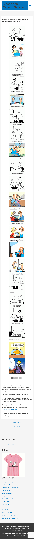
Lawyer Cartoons (7, 496)
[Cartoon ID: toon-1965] (17, 234)
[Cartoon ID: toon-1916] (17, 250)
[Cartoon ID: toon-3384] (17, 84)
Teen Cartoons (6, 510)
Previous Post (17, 422)
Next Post (17, 427)
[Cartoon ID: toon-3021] (17, 184)
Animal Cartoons (7, 507)
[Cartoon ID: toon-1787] (17, 300)
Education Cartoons (7, 493)
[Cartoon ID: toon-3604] (17, 51)
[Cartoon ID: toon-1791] (17, 283)
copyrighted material (17, 530)
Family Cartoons (6, 490)
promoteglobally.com (18, 535)
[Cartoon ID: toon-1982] (17, 200)
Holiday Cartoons (7, 512)
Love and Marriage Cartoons (10, 487)
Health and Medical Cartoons (10, 485)
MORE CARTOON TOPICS (9, 515)
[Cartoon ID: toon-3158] (17, 151)
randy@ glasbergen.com (9, 409)
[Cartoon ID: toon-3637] (17, 34)
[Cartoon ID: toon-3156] (17, 167)
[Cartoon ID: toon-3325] (17, 134)
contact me (20, 392)
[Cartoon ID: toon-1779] (17, 316)
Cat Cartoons (6, 501)
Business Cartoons (7, 482)
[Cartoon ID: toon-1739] (17, 350)
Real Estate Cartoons (8, 498)
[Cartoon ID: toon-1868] (17, 267)
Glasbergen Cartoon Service (10, 518)
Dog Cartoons (6, 504)
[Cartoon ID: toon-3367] (17, 117)
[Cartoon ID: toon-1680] (17, 366)
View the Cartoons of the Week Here (12, 444)
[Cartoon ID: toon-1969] (17, 217)
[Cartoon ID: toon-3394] (17, 68)
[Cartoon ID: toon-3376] (17, 101)
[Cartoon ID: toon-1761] (17, 333)
